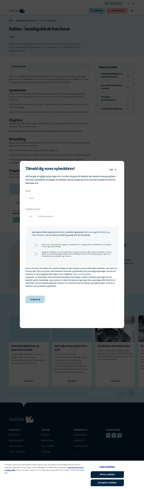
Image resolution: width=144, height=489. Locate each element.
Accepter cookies (107, 483)
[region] (72, 475)
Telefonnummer (33, 209)
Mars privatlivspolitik (82, 274)
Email (28, 191)
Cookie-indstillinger (107, 467)
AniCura (90, 232)
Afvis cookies (107, 474)
